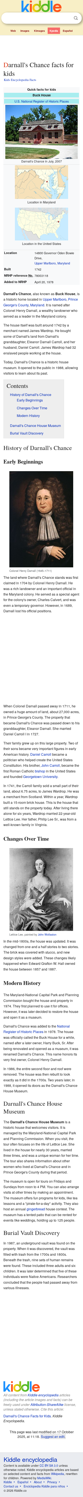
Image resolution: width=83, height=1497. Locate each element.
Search (76, 18)
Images (24, 31)
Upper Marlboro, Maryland (52, 263)
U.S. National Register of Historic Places (41, 101)
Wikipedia (57, 1474)
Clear (67, 18)
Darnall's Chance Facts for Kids (27, 1416)
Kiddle (8, 1482)
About (38, 1482)
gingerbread (36, 1209)
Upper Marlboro (54, 299)
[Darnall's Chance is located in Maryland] (41, 181)
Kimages (39, 31)
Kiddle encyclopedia (43, 1395)
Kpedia (54, 31)
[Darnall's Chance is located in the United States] (41, 223)
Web (13, 31)
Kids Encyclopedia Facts (20, 80)
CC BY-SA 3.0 (49, 1465)
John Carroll (50, 765)
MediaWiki (44, 1478)
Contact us (11, 1486)
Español (68, 31)
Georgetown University (40, 776)
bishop (40, 771)
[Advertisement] (41, 47)
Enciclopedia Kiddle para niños (44, 1486)
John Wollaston (47, 934)
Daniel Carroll (40, 754)
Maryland (37, 305)
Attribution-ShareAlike (46, 1404)
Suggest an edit (52, 1436)
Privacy (52, 1482)
